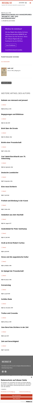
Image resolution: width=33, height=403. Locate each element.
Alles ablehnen (16, 398)
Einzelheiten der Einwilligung (8, 391)
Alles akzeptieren (16, 395)
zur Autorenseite (5, 61)
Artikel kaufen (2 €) (6, 83)
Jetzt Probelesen (10, 45)
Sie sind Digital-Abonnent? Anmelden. (13, 50)
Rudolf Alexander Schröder (9, 20)
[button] (30, 3)
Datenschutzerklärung (24, 391)
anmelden (22, 2)
